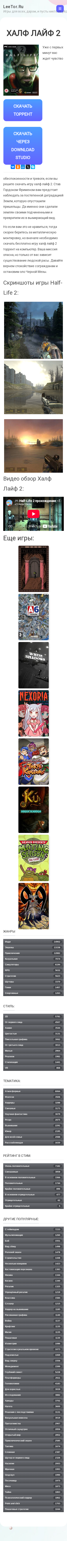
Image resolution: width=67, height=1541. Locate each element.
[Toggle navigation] (60, 8)
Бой (32, 1241)
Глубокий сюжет (32, 1372)
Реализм (32, 1056)
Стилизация (32, 1062)
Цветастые (32, 1033)
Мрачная (32, 1469)
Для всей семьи (32, 1137)
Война (32, 1321)
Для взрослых (32, 1389)
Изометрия (32, 1343)
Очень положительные (32, 1166)
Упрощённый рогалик (32, 1292)
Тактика (32, 1446)
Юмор (32, 1131)
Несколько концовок (32, 1263)
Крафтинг (32, 1326)
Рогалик (32, 1286)
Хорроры (32, 1103)
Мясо (32, 1486)
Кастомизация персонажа (32, 1269)
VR (32, 1068)
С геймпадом (32, 1229)
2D (32, 1016)
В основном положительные (32, 1177)
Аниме (32, 1028)
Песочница (32, 1480)
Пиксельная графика (32, 1039)
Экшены (32, 947)
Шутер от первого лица (32, 1458)
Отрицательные (32, 1200)
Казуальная (32, 959)
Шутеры (32, 982)
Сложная (32, 1452)
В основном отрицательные (32, 1194)
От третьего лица (32, 1045)
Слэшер (32, 1303)
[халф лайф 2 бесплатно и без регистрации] (33, 330)
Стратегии (32, 976)
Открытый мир (32, 1435)
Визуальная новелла (32, 1418)
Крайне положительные (32, 1189)
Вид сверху (32, 1361)
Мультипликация (32, 1235)
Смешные (32, 1108)
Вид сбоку (32, 1246)
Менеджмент (32, 1366)
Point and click (32, 1503)
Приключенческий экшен (32, 1440)
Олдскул (32, 1475)
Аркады (32, 1400)
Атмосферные (32, 1091)
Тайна (32, 1492)
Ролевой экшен (32, 1252)
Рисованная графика (32, 1315)
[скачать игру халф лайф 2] (33, 387)
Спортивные (32, 993)
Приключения (32, 953)
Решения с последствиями (32, 1412)
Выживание (32, 1125)
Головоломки (32, 1383)
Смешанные (32, 1172)
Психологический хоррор (32, 1498)
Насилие (32, 1463)
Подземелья (32, 1355)
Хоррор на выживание (32, 1309)
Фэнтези (32, 1097)
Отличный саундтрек (32, 1429)
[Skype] (33, 167)
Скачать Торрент (23, 110)
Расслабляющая (32, 1142)
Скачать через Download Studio (22, 145)
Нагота (32, 1406)
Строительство (32, 1258)
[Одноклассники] (18, 167)
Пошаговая (32, 1338)
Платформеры (32, 1378)
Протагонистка (32, 1423)
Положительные (32, 1183)
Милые (32, 1051)
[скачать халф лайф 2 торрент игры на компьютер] (33, 446)
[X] (28, 167)
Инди (32, 942)
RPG (32, 970)
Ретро (32, 1120)
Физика (32, 1275)
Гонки (32, 987)
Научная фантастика (32, 1114)
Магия (32, 1332)
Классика (32, 1298)
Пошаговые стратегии (32, 1509)
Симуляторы (32, 964)
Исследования (32, 1395)
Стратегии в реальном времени (32, 1349)
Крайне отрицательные (32, 1206)
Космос (32, 1281)
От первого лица (32, 1022)
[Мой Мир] (23, 167)
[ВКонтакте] (13, 167)
